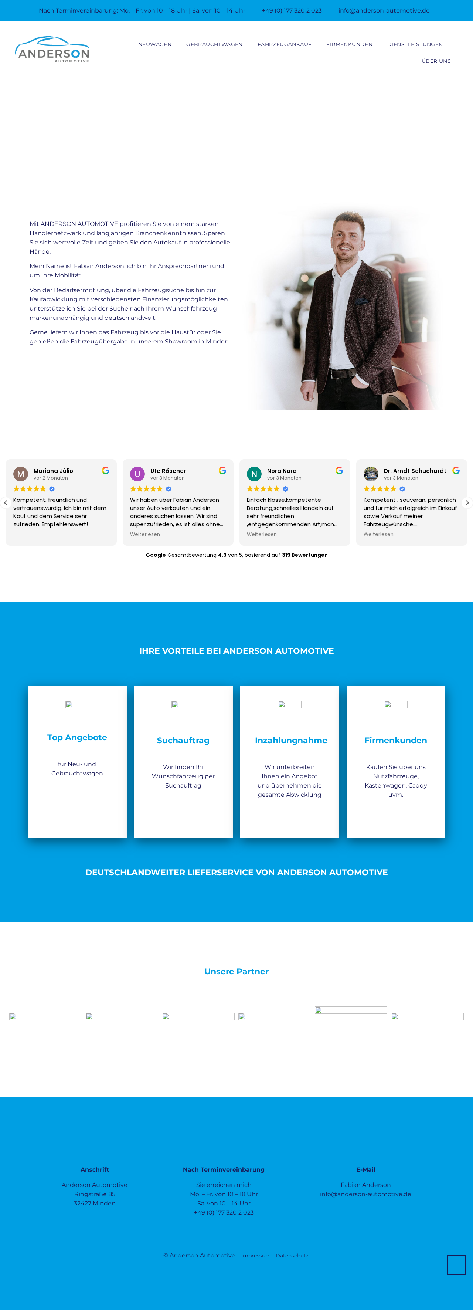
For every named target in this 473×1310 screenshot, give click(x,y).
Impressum (256, 1255)
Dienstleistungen (415, 44)
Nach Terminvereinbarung (224, 1169)
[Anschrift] (94, 1149)
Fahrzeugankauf (285, 44)
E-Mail (365, 1169)
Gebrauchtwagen (214, 44)
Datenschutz (292, 1255)
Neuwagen (154, 44)
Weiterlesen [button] (145, 534)
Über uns (436, 61)
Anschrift (95, 1169)
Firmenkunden (349, 44)
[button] (467, 502)
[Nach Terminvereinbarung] (224, 1149)
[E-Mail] (365, 1149)
